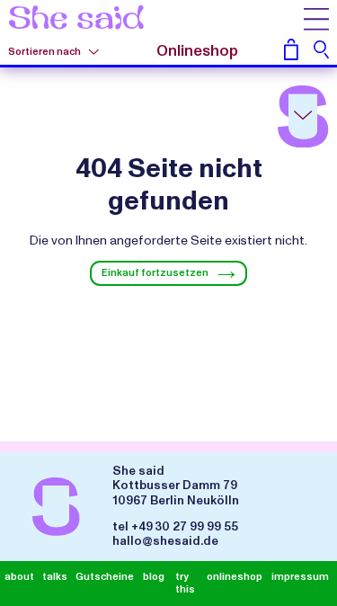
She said (76, 20)
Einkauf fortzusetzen (155, 273)
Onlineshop (197, 51)
